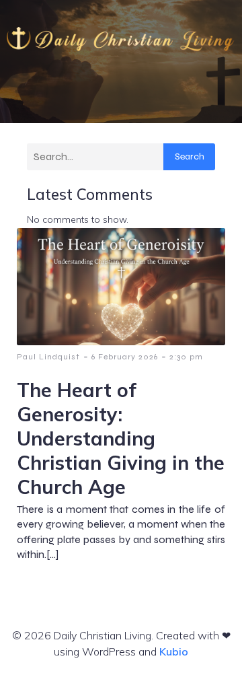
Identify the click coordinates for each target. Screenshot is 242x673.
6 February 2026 (124, 356)
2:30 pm (186, 356)
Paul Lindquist (48, 356)
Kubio (173, 651)
